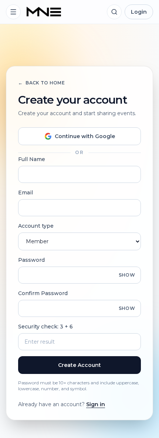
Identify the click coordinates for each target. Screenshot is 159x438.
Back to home (41, 83)
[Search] (114, 11)
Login (139, 12)
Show (127, 275)
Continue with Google (85, 136)
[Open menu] (13, 11)
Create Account (79, 365)
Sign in (95, 404)
